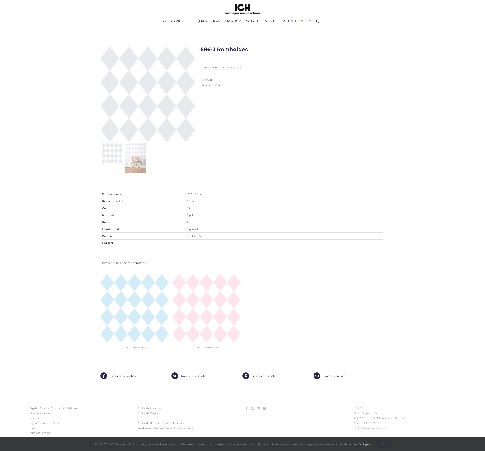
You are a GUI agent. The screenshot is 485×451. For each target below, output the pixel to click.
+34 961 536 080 (372, 423)
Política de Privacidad (149, 408)
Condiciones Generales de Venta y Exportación (165, 427)
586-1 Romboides (135, 347)
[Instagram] (252, 408)
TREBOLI (218, 84)
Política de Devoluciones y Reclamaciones (161, 423)
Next (191, 94)
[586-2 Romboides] (206, 276)
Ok (384, 444)
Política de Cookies (148, 413)
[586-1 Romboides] (134, 276)
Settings (364, 444)
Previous (104, 94)
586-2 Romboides (207, 347)
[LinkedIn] (264, 408)
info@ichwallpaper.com (374, 427)
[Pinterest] (258, 408)
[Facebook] (246, 408)
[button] (317, 21)
